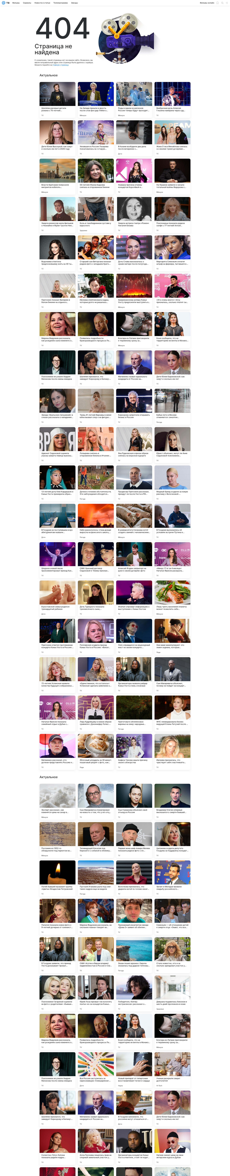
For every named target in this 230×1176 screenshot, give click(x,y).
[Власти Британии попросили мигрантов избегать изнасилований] (57, 177)
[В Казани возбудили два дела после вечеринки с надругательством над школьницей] (134, 138)
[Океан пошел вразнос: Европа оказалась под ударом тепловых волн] (134, 1109)
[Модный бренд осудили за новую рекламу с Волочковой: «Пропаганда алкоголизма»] (172, 483)
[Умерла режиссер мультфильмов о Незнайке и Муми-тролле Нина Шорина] (57, 215)
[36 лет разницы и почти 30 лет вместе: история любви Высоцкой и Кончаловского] (57, 829)
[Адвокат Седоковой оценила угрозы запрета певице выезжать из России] (57, 445)
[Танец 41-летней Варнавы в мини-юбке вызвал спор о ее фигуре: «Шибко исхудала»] (96, 407)
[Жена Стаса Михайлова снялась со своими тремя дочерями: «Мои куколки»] (172, 138)
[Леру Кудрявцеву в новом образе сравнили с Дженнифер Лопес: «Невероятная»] (96, 714)
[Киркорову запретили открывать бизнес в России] (134, 407)
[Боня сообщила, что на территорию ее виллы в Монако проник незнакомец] (172, 330)
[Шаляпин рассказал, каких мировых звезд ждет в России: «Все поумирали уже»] (172, 829)
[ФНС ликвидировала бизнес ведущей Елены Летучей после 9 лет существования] (172, 714)
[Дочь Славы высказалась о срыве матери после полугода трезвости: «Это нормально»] (134, 253)
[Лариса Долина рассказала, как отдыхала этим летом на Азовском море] (57, 905)
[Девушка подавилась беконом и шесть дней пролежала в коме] (172, 1147)
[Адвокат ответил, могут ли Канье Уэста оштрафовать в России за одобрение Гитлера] (57, 867)
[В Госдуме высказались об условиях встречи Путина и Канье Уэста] (172, 522)
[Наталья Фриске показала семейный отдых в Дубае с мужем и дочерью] (57, 714)
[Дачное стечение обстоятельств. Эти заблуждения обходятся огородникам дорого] (96, 483)
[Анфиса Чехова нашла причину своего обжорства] (134, 752)
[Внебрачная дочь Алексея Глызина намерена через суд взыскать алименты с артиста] (172, 100)
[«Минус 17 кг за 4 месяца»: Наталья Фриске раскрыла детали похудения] (172, 560)
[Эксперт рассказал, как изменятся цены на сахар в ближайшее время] (57, 955)
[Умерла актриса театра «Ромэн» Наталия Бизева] (134, 215)
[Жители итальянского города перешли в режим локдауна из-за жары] (134, 790)
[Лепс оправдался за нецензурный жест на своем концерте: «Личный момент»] (134, 637)
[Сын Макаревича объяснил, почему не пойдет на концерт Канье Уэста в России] (172, 675)
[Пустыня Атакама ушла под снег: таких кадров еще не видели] (96, 1032)
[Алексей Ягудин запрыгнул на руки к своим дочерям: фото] (134, 560)
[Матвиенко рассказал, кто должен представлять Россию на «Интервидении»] (57, 752)
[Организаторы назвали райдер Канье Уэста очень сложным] (134, 675)
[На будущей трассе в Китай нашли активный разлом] (172, 905)
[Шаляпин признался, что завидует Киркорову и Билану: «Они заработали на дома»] (96, 368)
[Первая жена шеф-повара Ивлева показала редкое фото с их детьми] (134, 993)
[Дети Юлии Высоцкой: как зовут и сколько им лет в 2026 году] (57, 138)
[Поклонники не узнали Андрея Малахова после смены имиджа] (57, 368)
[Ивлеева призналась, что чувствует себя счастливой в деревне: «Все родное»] (172, 752)
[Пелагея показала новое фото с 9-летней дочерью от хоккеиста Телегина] (57, 1070)
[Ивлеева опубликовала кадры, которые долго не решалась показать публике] (96, 292)
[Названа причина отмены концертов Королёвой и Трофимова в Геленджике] (134, 177)
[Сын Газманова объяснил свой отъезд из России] (134, 955)
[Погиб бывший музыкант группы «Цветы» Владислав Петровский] (57, 1032)
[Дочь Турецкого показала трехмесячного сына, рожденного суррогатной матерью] (96, 598)
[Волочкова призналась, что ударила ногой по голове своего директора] (134, 1032)
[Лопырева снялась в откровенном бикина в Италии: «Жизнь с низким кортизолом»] (96, 445)
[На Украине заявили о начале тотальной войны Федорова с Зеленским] (172, 177)
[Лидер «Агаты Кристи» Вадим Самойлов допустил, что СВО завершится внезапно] (172, 790)
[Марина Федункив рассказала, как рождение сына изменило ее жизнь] (57, 330)
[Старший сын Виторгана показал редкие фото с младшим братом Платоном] (96, 253)
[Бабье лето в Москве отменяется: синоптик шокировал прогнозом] (172, 407)
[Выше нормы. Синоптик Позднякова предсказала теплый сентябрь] (57, 790)
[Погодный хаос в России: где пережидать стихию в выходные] (172, 867)
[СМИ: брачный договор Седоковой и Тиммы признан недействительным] (96, 560)
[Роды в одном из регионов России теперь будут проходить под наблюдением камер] (134, 100)
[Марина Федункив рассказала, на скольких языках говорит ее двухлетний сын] (96, 1070)
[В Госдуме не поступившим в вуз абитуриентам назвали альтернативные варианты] (57, 522)
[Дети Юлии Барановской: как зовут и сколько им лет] (172, 368)
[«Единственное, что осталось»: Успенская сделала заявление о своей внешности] (96, 675)
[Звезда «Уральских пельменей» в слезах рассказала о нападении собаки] (57, 407)
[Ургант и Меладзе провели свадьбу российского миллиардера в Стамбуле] (172, 1032)
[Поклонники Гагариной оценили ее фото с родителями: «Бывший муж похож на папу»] (57, 1147)
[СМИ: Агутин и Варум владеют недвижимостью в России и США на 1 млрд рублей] (96, 1109)
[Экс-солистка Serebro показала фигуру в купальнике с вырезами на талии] (96, 790)
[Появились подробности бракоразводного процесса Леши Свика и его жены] (96, 330)
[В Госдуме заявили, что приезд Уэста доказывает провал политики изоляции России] (57, 1109)
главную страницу (60, 65)
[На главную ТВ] (7, 3)
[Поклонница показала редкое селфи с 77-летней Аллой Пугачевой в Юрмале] (172, 215)
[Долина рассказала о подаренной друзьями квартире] (96, 829)
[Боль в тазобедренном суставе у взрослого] (96, 215)
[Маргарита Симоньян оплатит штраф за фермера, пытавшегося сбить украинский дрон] (172, 253)
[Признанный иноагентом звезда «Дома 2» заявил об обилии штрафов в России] (134, 1070)
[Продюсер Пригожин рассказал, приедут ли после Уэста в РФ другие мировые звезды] (134, 483)
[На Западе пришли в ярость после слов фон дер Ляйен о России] (96, 100)
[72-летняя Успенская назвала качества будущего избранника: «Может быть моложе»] (57, 675)
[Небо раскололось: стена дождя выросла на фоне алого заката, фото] (96, 522)
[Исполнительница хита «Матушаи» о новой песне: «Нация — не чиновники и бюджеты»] (96, 905)
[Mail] (3, 3)
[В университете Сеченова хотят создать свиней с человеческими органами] (134, 522)
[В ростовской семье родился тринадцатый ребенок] (57, 598)
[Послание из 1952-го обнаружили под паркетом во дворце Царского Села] (57, 993)
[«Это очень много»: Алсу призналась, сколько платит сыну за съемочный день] (172, 292)
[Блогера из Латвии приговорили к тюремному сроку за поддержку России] (134, 330)
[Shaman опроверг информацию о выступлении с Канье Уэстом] (134, 598)
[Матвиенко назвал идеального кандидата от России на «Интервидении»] (134, 368)
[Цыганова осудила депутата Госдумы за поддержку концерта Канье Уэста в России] (172, 993)
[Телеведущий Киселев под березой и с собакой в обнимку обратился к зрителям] (96, 993)
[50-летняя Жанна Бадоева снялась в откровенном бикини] (96, 177)
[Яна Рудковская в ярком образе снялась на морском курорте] (134, 445)
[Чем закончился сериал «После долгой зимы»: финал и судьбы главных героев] (134, 905)
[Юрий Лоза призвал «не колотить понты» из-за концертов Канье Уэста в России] (96, 1147)
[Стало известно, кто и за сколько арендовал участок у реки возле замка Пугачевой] (172, 1109)
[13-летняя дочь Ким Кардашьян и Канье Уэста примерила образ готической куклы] (57, 483)
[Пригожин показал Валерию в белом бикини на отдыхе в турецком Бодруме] (57, 292)
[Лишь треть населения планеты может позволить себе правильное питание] (172, 598)
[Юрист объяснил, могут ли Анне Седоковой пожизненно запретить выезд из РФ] (172, 445)
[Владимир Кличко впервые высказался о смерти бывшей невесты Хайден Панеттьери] (172, 955)
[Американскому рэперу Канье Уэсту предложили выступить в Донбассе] (134, 292)
